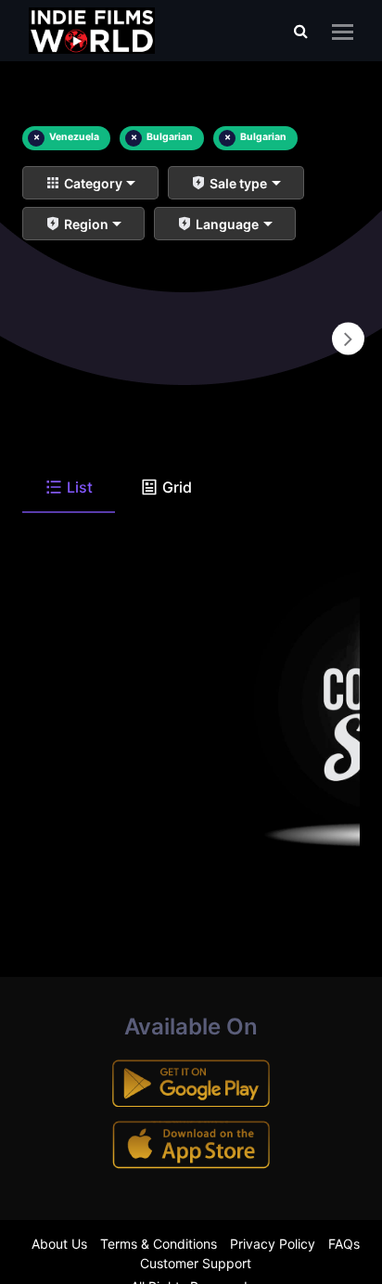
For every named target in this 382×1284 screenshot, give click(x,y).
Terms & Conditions (158, 1244)
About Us (59, 1244)
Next (348, 339)
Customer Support (195, 1263)
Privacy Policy (272, 1244)
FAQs (344, 1244)
